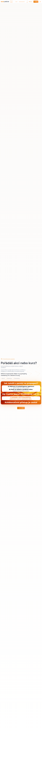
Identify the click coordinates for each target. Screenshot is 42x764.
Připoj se (30, 1)
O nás (27, 2)
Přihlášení (35, 1)
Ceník (16, 1)
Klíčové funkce (11, 2)
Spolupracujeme (22, 1)
